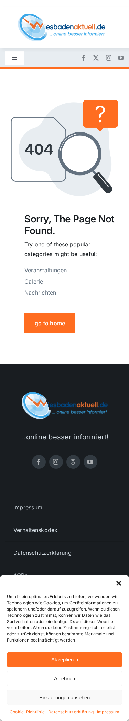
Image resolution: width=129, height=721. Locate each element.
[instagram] (108, 58)
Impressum (108, 711)
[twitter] (96, 58)
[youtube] (121, 58)
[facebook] (83, 58)
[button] (118, 583)
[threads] (73, 462)
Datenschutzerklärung (71, 711)
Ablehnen (64, 678)
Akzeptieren (64, 659)
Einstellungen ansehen (64, 697)
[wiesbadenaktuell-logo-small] (61, 16)
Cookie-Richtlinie (27, 711)
